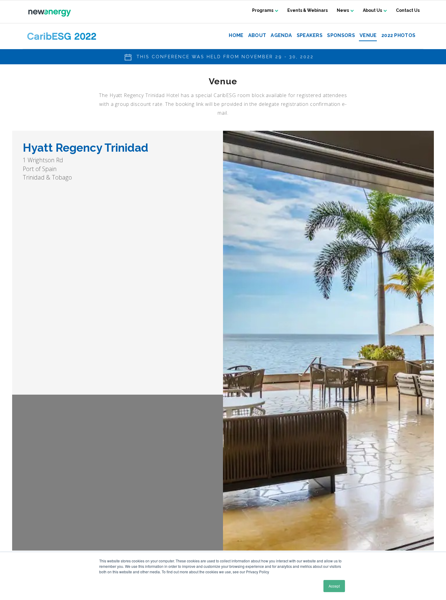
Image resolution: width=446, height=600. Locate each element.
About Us (372, 10)
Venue (368, 35)
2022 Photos (398, 35)
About (257, 35)
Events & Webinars (307, 10)
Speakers (310, 35)
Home (236, 35)
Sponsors (341, 35)
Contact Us (408, 10)
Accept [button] (334, 585)
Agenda (281, 35)
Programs (262, 10)
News (343, 10)
